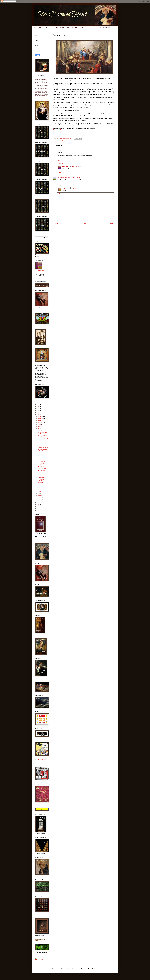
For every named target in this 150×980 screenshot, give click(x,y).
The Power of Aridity (42, 474)
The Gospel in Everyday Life (41, 480)
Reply (58, 160)
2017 (38, 412)
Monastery (55, 27)
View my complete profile (41, 277)
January (40, 499)
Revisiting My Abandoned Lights (43, 447)
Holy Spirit (59, 140)
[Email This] (74, 139)
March (39, 495)
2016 (38, 414)
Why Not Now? (41, 456)
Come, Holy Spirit (42, 468)
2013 (38, 506)
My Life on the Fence (42, 458)
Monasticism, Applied (43, 438)
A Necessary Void (42, 489)
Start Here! (41, 27)
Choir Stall (98, 27)
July (39, 426)
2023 (38, 408)
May (39, 430)
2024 (38, 406)
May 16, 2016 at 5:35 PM (77, 166)
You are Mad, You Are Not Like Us (43, 476)
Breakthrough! (41, 466)
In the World (74, 27)
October (40, 420)
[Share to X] (78, 139)
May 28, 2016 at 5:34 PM (77, 188)
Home (35, 27)
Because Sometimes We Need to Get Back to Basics (42, 451)
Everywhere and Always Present (42, 483)
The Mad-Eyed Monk (62, 177)
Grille (68, 27)
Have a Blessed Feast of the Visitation (43, 433)
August (39, 424)
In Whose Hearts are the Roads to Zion (42, 461)
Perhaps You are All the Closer (42, 436)
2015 (38, 502)
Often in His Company (43, 454)
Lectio (92, 27)
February (40, 497)
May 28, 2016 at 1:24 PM (74, 177)
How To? (48, 27)
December (40, 416)
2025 (38, 404)
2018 (38, 410)
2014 (38, 504)
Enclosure (62, 27)
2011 (38, 510)
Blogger (96, 968)
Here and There (41, 491)
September (40, 422)
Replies (61, 163)
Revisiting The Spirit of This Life (42, 486)
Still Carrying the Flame (41, 471)
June (39, 428)
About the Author (107, 27)
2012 (38, 508)
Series (87, 27)
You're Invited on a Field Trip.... (42, 464)
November (40, 418)
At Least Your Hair (42, 444)
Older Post (112, 223)
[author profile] (65, 129)
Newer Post (56, 223)
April (39, 493)
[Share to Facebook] (79, 139)
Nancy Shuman (65, 166)
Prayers (81, 27)
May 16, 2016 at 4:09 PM (70, 150)
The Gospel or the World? (42, 441)
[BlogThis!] (76, 139)
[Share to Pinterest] (81, 139)
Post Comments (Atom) (65, 226)
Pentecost (64, 140)
